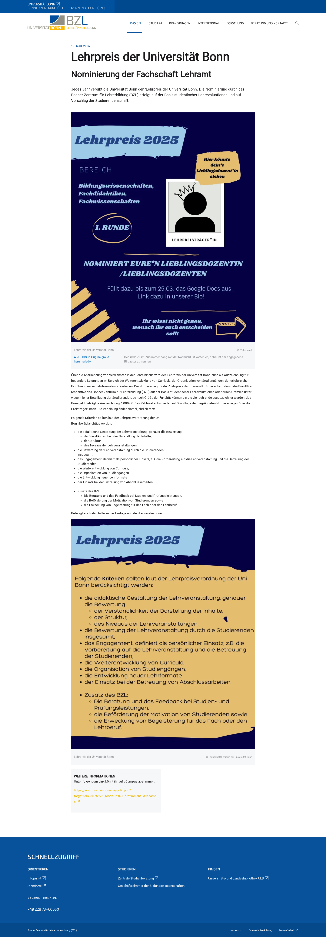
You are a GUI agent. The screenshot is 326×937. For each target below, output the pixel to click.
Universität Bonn (41, 4)
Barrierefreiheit (286, 930)
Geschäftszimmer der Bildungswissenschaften (151, 886)
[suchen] (295, 25)
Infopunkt (34, 878)
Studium (155, 23)
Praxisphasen (179, 23)
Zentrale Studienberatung (136, 878)
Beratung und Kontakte (269, 23)
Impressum (236, 930)
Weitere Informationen (94, 776)
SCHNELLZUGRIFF (54, 856)
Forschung (235, 23)
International (208, 23)
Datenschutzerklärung (260, 930)
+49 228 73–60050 (43, 909)
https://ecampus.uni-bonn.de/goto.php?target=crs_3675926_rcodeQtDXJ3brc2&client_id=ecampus (116, 796)
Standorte (35, 886)
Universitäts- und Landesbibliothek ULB (236, 878)
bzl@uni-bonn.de (42, 897)
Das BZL (136, 23)
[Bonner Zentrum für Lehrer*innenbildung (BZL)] (62, 22)
